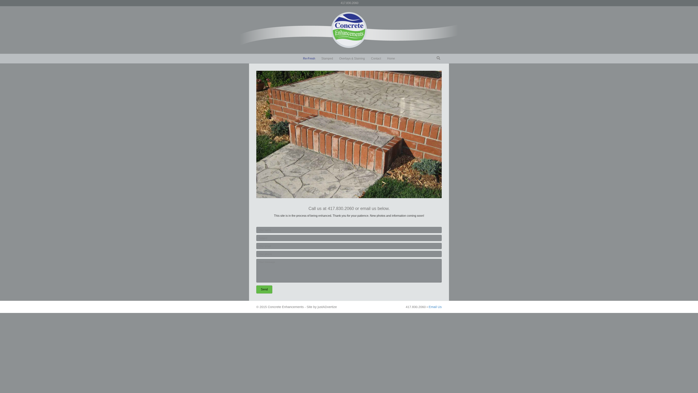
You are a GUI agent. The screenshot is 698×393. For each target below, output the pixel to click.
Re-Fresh (309, 58)
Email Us (435, 307)
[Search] (438, 58)
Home (391, 58)
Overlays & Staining (352, 58)
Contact (376, 58)
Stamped (327, 58)
